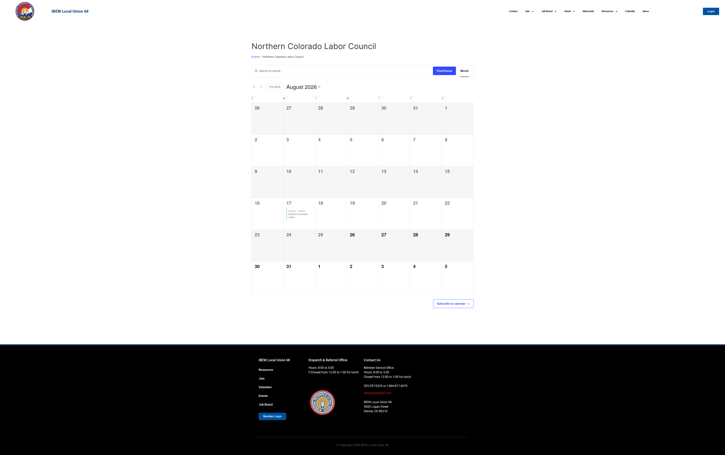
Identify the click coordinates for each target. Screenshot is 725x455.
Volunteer (265, 387)
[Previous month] (253, 87)
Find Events (444, 71)
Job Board (546, 11)
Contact (513, 11)
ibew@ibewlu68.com (377, 393)
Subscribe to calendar (451, 303)
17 (288, 203)
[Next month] (261, 87)
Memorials (588, 11)
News (646, 11)
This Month (275, 86)
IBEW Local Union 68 (70, 11)
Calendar (630, 11)
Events (255, 56)
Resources (607, 11)
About (567, 11)
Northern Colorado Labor (298, 215)
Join (527, 11)
